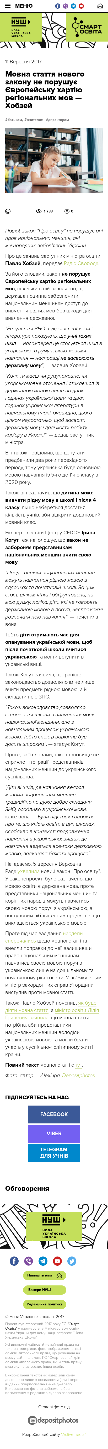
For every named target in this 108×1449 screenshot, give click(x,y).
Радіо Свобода (81, 263)
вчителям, (36, 120)
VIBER (54, 1134)
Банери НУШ (39, 1290)
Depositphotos (78, 1075)
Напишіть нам (100, 6)
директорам (58, 120)
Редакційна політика (45, 1304)
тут (78, 1065)
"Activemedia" (73, 1434)
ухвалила (29, 871)
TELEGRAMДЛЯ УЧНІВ (54, 1153)
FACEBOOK (54, 1114)
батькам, (15, 120)
